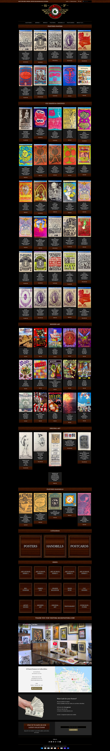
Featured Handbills (55, 489)
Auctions (28, 22)
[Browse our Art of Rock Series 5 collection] (84, 572)
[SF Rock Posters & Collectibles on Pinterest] (53, 742)
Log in (67, 1)
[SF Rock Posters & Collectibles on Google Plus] (56, 742)
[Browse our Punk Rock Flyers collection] (84, 606)
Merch (45, 22)
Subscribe (73, 729)
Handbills (61, 22)
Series (37, 22)
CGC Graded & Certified (55, 103)
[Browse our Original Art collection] (55, 606)
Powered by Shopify (63, 746)
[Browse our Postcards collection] (79, 546)
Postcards (70, 22)
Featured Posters (55, 26)
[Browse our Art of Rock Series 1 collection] (25, 572)
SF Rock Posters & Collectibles (55, 746)
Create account (73, 1)
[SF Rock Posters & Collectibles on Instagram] (58, 742)
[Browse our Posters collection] (30, 546)
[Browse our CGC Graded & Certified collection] (84, 589)
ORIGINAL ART (55, 428)
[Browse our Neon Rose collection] (69, 589)
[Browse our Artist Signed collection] (25, 606)
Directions (37, 688)
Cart (80, 1)
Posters (53, 22)
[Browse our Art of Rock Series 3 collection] (55, 572)
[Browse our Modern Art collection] (40, 606)
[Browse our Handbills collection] (55, 546)
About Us (80, 22)
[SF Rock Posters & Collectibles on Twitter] (49, 742)
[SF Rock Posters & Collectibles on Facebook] (51, 742)
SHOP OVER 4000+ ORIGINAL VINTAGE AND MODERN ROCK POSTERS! (33, 1)
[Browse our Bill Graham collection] (25, 589)
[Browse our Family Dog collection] (40, 589)
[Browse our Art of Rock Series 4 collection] (69, 572)
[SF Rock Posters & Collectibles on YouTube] (60, 742)
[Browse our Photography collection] (69, 606)
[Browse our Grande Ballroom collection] (55, 589)
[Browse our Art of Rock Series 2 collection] (40, 572)
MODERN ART (55, 324)
